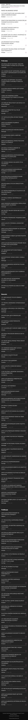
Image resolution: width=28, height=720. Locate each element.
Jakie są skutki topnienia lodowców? (12, 223)
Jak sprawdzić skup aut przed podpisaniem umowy (10, 42)
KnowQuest (3, 609)
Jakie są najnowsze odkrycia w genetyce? (13, 467)
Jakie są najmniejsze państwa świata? (12, 129)
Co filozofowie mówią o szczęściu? (12, 676)
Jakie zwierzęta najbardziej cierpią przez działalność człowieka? (13, 204)
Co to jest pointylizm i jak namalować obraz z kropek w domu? (13, 14)
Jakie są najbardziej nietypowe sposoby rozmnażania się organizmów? (13, 399)
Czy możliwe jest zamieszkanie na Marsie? (13, 456)
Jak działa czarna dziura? (9, 405)
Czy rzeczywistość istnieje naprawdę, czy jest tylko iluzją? (12, 560)
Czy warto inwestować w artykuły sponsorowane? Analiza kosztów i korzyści (13, 714)
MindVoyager (3, 131)
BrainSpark (3, 16)
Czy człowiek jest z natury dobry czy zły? (14, 328)
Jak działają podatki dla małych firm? (12, 285)
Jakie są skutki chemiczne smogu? (11, 366)
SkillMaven (3, 495)
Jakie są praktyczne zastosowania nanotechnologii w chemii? (11, 547)
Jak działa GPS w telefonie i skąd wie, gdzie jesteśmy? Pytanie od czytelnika (12, 64)
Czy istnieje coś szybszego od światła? (13, 554)
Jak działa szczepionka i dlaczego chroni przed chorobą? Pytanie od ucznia (12, 81)
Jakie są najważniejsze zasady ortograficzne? (10, 392)
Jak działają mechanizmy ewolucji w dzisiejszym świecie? (12, 533)
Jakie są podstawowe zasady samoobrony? (9, 573)
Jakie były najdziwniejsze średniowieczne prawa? (9, 493)
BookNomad (3, 38)
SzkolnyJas (3, 23)
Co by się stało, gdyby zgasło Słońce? (12, 600)
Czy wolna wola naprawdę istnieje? (12, 520)
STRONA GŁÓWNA (14, 7)
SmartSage (3, 99)
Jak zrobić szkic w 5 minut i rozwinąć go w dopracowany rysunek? (13, 35)
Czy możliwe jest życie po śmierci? (11, 297)
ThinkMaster (3, 126)
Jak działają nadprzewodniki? (10, 461)
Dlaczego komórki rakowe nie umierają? (13, 613)
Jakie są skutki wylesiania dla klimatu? (13, 411)
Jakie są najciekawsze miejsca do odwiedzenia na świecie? (11, 655)
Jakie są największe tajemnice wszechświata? (10, 123)
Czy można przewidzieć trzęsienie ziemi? (13, 217)
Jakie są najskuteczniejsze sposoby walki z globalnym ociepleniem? (13, 243)
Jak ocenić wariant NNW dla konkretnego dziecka (10, 28)
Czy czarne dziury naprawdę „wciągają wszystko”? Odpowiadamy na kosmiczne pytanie (13, 72)
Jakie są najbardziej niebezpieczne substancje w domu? (11, 641)
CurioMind (3, 337)
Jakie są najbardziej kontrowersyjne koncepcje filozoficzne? (12, 155)
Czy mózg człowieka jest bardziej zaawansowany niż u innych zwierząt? (13, 486)
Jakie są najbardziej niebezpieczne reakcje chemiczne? (11, 379)
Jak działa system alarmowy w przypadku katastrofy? (10, 148)
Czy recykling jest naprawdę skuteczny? (13, 688)
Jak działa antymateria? (8, 386)
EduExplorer (3, 76)
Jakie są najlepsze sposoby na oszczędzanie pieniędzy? (10, 513)
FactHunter (3, 362)
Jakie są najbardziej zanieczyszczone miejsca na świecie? (12, 141)
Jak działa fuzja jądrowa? (9, 360)
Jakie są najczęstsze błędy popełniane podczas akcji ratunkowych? (12, 540)
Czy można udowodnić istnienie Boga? (13, 303)
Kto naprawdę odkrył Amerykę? (11, 135)
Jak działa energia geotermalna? (11, 198)
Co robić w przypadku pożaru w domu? (13, 443)
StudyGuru (3, 239)
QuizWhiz (3, 91)
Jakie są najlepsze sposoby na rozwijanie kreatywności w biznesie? (13, 587)
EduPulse (3, 84)
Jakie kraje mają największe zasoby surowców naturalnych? (11, 177)
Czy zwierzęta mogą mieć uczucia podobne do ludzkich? (11, 348)
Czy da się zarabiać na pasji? (9, 566)
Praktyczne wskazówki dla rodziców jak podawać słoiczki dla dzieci (13, 21)
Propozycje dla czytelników (14, 716)
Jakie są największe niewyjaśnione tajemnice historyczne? (11, 170)
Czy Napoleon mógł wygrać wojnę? (12, 117)
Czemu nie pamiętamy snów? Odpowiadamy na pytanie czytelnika (12, 96)
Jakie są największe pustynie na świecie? (13, 472)
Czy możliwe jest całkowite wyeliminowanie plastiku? (9, 619)
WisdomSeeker (4, 106)
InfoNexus (3, 151)
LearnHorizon (3, 67)
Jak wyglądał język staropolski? (11, 315)
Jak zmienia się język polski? (9, 355)
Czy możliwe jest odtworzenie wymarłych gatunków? (10, 279)
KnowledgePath (4, 194)
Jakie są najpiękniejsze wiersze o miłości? (13, 431)
